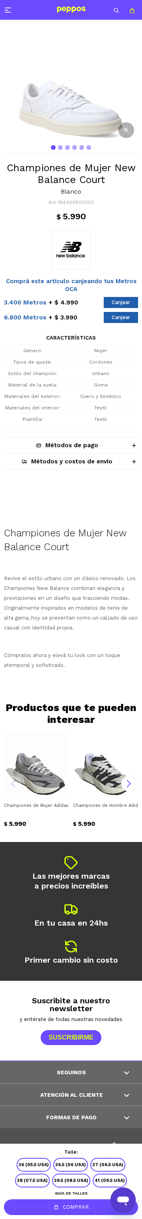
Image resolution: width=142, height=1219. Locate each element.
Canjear (121, 302)
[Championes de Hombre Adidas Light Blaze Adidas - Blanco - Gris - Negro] (105, 765)
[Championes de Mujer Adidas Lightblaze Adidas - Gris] (36, 765)
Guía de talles (71, 1193)
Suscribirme (71, 1037)
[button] (116, 10)
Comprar (76, 1207)
